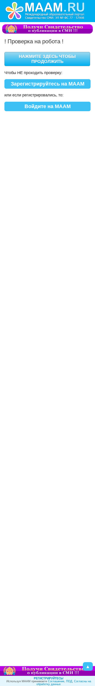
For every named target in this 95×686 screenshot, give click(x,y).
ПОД (69, 681)
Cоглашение (56, 681)
